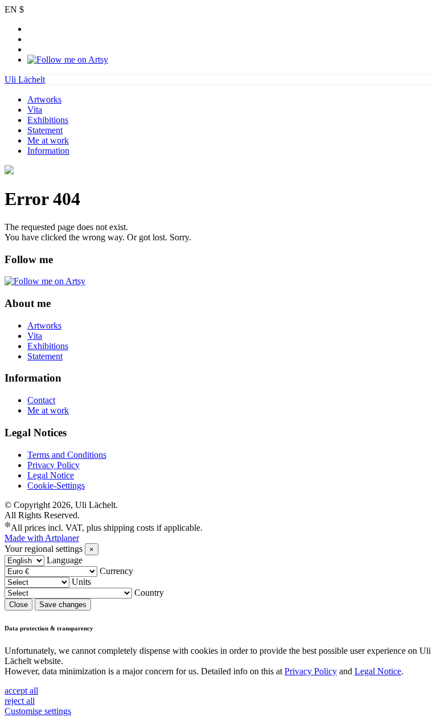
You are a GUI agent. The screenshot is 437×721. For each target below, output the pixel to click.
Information (48, 150)
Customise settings (38, 711)
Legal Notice (50, 475)
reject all (20, 701)
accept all (21, 690)
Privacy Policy (53, 465)
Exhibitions (47, 120)
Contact (41, 400)
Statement (45, 130)
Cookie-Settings (56, 485)
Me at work (48, 140)
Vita (34, 109)
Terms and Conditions (66, 455)
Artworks (44, 99)
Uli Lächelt (25, 79)
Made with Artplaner (42, 538)
